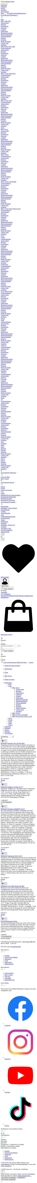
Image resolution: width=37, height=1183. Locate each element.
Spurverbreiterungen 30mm (9, 921)
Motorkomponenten (22, 699)
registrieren (7, 594)
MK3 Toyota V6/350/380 (20, 715)
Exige (10, 686)
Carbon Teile (20, 710)
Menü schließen (8, 589)
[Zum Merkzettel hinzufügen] (4, 741)
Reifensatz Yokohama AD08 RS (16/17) (13, 809)
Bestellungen (5, 597)
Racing (7, 730)
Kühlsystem (19, 698)
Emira (10, 721)
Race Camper (9, 975)
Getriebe (18, 696)
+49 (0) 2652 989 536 (28, 942)
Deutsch (3, 640)
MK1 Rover (15, 688)
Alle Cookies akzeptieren (8, 1179)
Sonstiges (19, 711)
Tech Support (9, 733)
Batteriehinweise (10, 980)
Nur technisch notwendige (9, 1177)
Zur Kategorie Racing (7, 482)
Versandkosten (5, 1164)
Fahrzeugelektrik (21, 703)
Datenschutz (8, 962)
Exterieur (18, 706)
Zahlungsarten (28, 596)
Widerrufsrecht (9, 964)
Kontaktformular (16, 946)
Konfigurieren (21, 1177)
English (3, 644)
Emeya (10, 725)
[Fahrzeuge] (1, 480)
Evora (10, 718)
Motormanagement (21, 701)
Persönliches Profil (12, 596)
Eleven (10, 720)
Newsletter (8, 978)
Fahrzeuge (8, 726)
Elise (9, 684)
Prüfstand (7, 728)
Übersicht (4, 596)
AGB (6, 961)
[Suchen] (3, 539)
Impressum (8, 959)
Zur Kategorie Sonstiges (8, 502)
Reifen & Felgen (21, 708)
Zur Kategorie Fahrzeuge (8, 472)
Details (3, 780)
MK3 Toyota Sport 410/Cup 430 (22, 716)
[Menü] (3, 534)
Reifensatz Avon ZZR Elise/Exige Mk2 (12, 886)
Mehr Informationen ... (25, 1176)
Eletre (10, 723)
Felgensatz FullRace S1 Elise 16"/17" (12, 787)
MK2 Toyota (16, 713)
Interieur (18, 704)
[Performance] (1, 471)
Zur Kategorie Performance (9, 15)
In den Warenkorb (6, 802)
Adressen (21, 596)
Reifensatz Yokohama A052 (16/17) (11, 856)
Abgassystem (20, 689)
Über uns (7, 976)
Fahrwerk (19, 694)
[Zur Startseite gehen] (7, 1)
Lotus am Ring (9, 973)
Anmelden (4, 592)
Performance (8, 683)
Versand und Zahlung (11, 957)
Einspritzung (20, 693)
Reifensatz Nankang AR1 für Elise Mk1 (13, 743)
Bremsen (18, 691)
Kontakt (7, 955)
